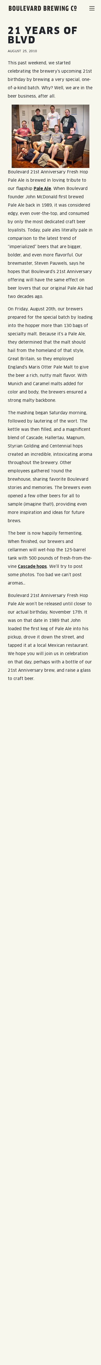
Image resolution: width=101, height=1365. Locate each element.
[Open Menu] (91, 8)
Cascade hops (32, 566)
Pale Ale (42, 188)
